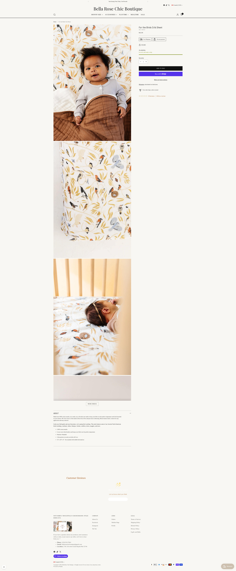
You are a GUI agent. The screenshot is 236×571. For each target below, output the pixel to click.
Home (54, 21)
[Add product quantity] (146, 62)
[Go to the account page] (177, 14)
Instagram (95, 525)
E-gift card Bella (135, 532)
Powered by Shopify (58, 566)
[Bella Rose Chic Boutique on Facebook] (164, 5)
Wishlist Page (115, 522)
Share (143, 45)
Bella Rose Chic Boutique (68, 564)
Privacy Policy (135, 529)
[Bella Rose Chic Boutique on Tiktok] (166, 5)
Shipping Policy (135, 522)
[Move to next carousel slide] (181, 460)
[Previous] (88, 1)
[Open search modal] (54, 14)
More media (92, 404)
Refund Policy (135, 525)
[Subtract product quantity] (140, 62)
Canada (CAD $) (177, 5)
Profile (113, 525)
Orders (113, 519)
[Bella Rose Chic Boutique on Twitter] (169, 5)
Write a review (160, 96)
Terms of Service (136, 519)
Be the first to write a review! (118, 499)
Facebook (95, 522)
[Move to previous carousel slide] (176, 460)
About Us (95, 519)
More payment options (160, 79)
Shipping (141, 84)
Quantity (141, 58)
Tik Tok (94, 529)
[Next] (148, 1)
